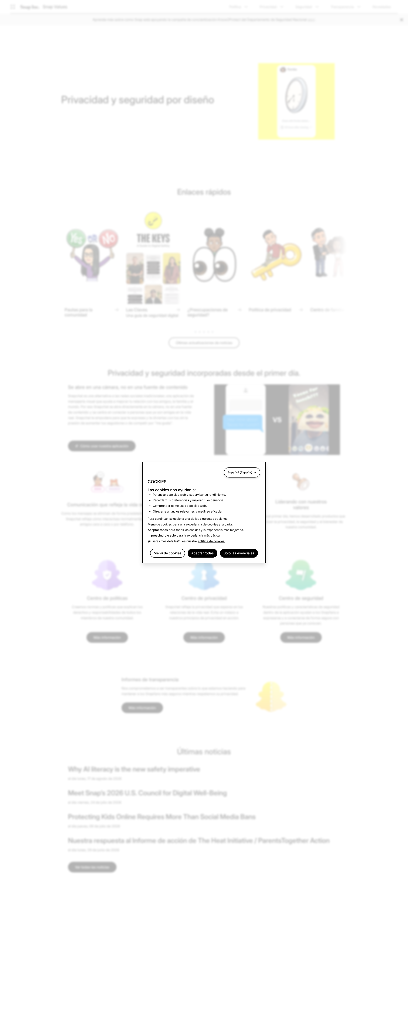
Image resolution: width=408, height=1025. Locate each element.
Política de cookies (211, 541)
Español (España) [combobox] (240, 472)
